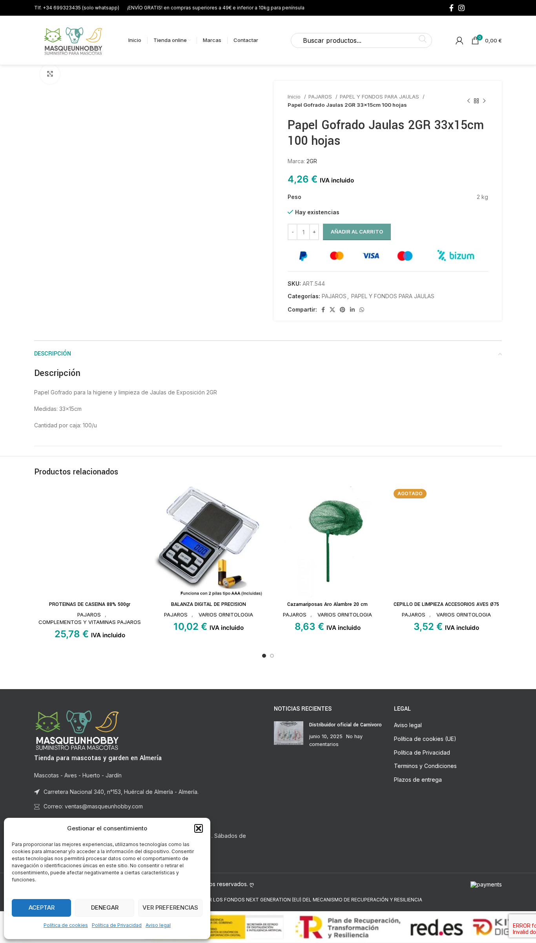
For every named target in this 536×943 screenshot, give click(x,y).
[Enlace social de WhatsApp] (361, 310)
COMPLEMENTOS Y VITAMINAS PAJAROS (89, 622)
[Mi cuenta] (459, 40)
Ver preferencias (170, 907)
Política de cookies (66, 925)
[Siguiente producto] (484, 101)
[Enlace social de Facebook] (451, 8)
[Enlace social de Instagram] (461, 8)
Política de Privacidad (117, 925)
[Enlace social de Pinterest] (342, 310)
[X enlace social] (332, 310)
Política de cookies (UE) (425, 738)
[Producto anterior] (468, 101)
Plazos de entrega (418, 779)
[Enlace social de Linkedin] (352, 310)
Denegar (105, 907)
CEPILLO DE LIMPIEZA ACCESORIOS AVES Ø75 (446, 604)
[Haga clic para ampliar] (50, 74)
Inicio (295, 96)
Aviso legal (158, 925)
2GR (311, 161)
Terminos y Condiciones (425, 765)
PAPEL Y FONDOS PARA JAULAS (380, 96)
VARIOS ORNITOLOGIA (226, 614)
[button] (198, 828)
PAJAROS (321, 96)
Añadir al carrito (357, 231)
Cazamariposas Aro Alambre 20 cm (327, 604)
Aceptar (42, 907)
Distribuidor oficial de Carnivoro (345, 724)
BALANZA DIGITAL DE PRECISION (208, 604)
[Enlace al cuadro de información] (76, 7)
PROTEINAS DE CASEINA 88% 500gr (89, 604)
